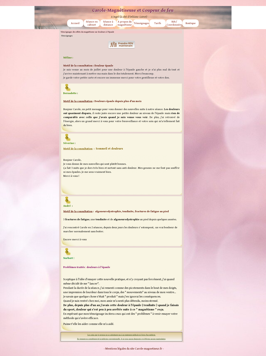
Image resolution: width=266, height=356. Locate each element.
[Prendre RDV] (121, 44)
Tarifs (157, 23)
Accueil (75, 23)
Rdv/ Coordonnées (174, 23)
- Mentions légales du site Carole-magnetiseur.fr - (134, 348)
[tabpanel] (121, 68)
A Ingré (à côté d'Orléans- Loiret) (129, 16)
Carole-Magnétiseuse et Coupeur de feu (132, 10)
